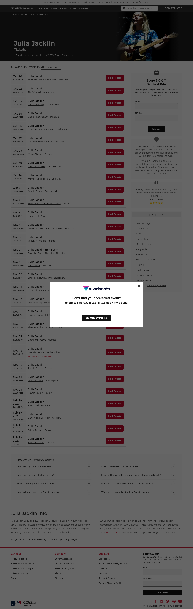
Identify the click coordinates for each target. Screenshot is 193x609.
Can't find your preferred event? (96, 298)
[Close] (139, 286)
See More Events (94, 318)
